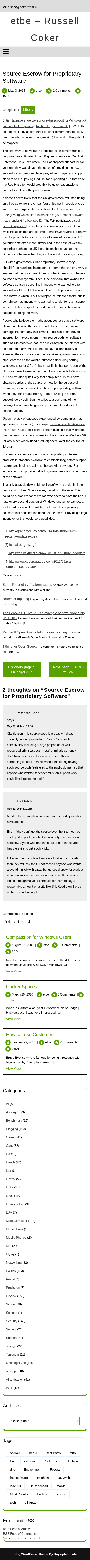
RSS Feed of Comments (20, 1533)
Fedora (55, 1469)
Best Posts (53, 1453)
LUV (9, 1212)
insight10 (43, 1477)
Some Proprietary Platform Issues (27, 584)
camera (29, 1461)
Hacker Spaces (21, 986)
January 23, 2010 (25, 1042)
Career (10, 1137)
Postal (10, 1279)
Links (9, 1187)
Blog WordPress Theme (30, 1554)
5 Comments (68, 994)
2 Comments (70, 1042)
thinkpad (30, 1502)
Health (10, 1162)
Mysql (10, 1254)
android (15, 1453)
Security (11, 1321)
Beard (33, 1453)
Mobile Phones (16, 1237)
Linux (9, 1195)
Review (11, 1296)
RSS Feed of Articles (17, 1529)
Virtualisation (14, 1379)
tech (13, 1502)
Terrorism (12, 1354)
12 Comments (69, 945)
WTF (9, 1388)
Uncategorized (16, 1363)
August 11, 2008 (24, 945)
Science (11, 1312)
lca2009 (15, 1486)
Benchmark (14, 1120)
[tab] (6, 51)
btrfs (73, 1453)
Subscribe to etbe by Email (21, 1538)
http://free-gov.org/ (21, 545)
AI (7, 1104)
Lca (8, 1170)
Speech (11, 1337)
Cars (9, 1145)
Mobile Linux (14, 1229)
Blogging (12, 1129)
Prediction (13, 1287)
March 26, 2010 (24, 994)
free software (19, 1477)
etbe (39, 90)
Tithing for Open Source (20, 646)
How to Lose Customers (30, 1034)
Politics (11, 1271)
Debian (73, 1461)
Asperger (12, 1112)
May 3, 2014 (16, 90)
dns (12, 1469)
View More (13, 971)
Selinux (61, 1494)
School (10, 1304)
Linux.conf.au (15, 1204)
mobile (61, 1486)
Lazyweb (64, 1477)
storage (11, 1346)
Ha (8, 1154)
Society (11, 1329)
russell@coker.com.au (20, 7)
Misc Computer (16, 1221)
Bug (12, 1461)
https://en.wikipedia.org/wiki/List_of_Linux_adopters (46, 553)
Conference (51, 1461)
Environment (32, 1469)
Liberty (28, 110)
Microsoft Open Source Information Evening (35, 632)
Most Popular (19, 1494)
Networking (14, 1262)
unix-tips (12, 1371)
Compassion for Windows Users (38, 937)
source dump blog (16, 599)
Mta (8, 1246)
